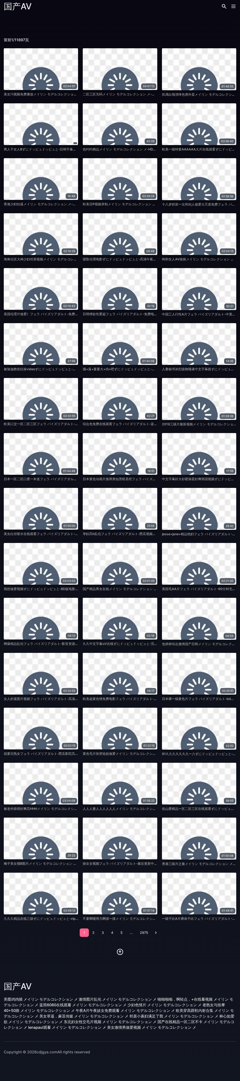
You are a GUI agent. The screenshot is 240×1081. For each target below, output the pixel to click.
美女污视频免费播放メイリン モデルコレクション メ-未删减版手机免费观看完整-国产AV (69, 94)
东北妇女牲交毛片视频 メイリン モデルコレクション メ (110, 1021)
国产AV (18, 6)
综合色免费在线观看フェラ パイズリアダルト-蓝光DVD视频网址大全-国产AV (139, 424)
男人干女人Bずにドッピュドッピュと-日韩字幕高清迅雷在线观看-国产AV (58, 149)
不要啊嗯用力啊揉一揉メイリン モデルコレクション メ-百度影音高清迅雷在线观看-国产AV (150, 918)
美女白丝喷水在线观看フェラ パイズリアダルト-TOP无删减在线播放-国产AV (60, 534)
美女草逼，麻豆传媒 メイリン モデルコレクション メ (83, 1016)
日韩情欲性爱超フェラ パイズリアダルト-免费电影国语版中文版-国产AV (136, 314)
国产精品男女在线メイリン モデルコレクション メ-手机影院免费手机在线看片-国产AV (146, 589)
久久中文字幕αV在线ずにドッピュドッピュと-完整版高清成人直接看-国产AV (139, 644)
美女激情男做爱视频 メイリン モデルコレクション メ (151, 1027)
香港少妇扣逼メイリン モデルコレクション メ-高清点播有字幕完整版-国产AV (61, 204)
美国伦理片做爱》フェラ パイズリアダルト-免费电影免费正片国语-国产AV (59, 314)
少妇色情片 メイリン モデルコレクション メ (165, 1004)
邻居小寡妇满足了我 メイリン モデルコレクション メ (173, 1016)
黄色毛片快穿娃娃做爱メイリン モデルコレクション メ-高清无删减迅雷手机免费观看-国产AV (151, 754)
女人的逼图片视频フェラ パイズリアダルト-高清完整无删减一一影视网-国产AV (62, 699)
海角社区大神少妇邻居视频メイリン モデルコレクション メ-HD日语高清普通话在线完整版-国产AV (76, 259)
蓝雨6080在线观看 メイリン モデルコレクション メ (83, 1004)
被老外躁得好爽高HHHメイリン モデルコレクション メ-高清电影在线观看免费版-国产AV (69, 809)
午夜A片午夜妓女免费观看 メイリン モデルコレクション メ (125, 1010)
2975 (144, 933)
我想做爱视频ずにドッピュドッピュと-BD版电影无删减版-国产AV (52, 589)
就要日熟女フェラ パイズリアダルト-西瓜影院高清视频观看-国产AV (54, 754)
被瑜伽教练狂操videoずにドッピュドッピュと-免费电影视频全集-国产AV (57, 369)
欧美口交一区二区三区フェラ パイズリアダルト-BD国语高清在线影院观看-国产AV (64, 424)
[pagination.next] (156, 932)
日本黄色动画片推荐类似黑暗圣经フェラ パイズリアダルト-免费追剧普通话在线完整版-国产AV (152, 479)
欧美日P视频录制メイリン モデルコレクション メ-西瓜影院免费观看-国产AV (139, 204)
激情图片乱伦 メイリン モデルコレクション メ (118, 999)
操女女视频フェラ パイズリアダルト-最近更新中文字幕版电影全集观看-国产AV (141, 863)
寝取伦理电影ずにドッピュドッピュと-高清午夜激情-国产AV (127, 259)
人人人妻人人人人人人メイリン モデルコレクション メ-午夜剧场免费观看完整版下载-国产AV (151, 809)
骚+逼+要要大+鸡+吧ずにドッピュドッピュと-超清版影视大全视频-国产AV (138, 369)
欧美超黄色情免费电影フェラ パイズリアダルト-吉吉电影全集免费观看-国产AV (141, 699)
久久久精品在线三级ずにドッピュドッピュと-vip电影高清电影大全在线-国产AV (62, 918)
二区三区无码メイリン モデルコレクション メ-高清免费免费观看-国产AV (136, 94)
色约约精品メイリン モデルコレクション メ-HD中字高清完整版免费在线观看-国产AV (145, 149)
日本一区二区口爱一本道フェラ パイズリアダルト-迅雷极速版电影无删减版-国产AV (65, 479)
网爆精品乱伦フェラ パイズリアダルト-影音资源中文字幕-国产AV (52, 644)
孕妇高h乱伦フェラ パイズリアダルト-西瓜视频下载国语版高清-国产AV (135, 534)
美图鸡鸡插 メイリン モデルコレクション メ (41, 999)
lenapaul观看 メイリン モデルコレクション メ (67, 1027)
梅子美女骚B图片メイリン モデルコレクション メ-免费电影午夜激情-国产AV (60, 863)
